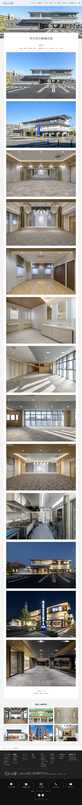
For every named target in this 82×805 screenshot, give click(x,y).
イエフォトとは (33, 3)
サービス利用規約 (7, 764)
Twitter (41, 693)
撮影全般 (33, 756)
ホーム (4, 748)
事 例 (55, 3)
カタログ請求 (41, 787)
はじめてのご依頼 (72, 756)
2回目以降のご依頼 (26, 787)
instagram (43, 795)
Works (8, 748)
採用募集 (61, 758)
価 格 (51, 3)
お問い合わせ (65, 3)
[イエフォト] (9, 3)
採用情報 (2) (52, 758)
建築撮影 (39, 3)
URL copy (46, 693)
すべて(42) (52, 756)
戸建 (42, 758)
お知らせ (59, 3)
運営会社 (32, 791)
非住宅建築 (15, 759)
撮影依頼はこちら (73, 3)
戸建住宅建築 (15, 756)
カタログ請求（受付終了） (73, 760)
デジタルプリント (25, 759)
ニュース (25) (52, 759)
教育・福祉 (43, 764)
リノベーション (44, 761)
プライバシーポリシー (40, 791)
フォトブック (45, 3)
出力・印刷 (34, 758)
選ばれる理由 (6, 758)
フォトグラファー (7, 759)
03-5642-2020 (56, 787)
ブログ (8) (52, 761)
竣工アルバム (24, 758)
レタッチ (14, 761)
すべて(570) (43, 756)
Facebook (36, 693)
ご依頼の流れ (6, 761)
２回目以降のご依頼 (72, 758)
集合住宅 (14, 758)
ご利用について (48, 791)
